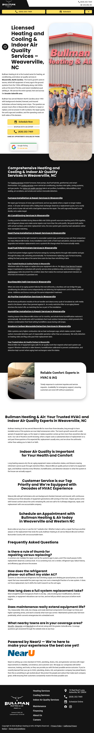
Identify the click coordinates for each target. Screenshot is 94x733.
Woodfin (11, 626)
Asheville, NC (87, 5)
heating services (17, 183)
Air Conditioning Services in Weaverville (28, 215)
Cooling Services (41, 695)
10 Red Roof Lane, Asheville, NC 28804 (77, 691)
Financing (38, 710)
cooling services (27, 185)
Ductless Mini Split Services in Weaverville (29, 281)
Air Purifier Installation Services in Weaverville (32, 296)
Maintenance (39, 706)
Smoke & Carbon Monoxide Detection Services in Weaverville (39, 326)
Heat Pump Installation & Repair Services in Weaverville (36, 233)
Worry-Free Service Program (71, 266)
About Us (37, 715)
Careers (37, 719)
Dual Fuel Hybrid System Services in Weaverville (32, 247)
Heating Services (41, 691)
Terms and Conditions (17, 729)
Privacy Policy (56, 726)
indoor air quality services (32, 188)
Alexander (18, 626)
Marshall (29, 626)
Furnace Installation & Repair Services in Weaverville (35, 198)
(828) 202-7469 (86, 2)
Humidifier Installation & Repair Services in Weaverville (36, 311)
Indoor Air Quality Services (46, 699)
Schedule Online (76, 702)
